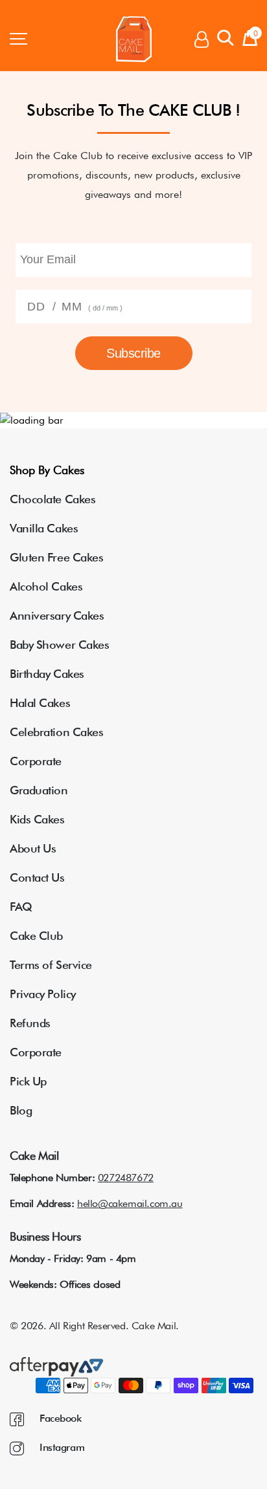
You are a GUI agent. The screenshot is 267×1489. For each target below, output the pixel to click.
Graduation (39, 790)
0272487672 (126, 1177)
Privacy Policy (43, 994)
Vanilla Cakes (44, 528)
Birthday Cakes (47, 673)
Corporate (36, 761)
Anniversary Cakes (57, 615)
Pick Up (28, 1081)
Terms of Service (51, 965)
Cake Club (36, 935)
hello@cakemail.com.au (130, 1203)
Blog (21, 1110)
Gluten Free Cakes (56, 557)
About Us (33, 848)
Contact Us (37, 877)
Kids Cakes (37, 819)
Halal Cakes (40, 703)
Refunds (30, 1023)
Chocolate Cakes (52, 499)
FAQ (21, 906)
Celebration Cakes (56, 732)
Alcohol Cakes (46, 586)
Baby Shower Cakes (59, 644)
